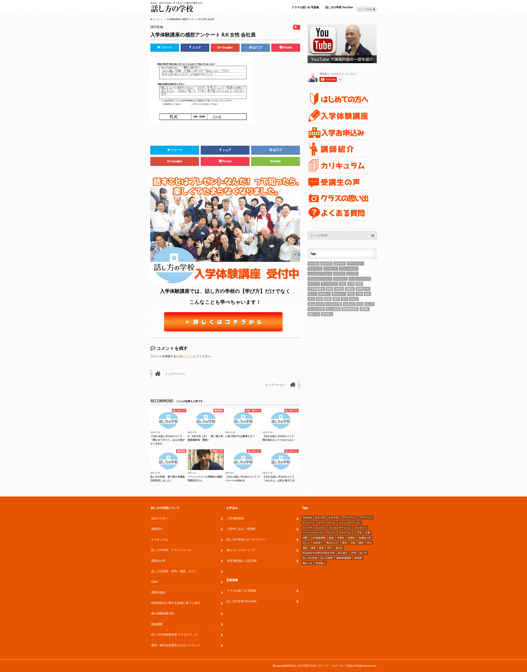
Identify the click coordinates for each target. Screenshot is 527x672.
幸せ (311, 298)
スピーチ (339, 273)
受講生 (349, 288)
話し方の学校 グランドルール (171, 550)
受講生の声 (363, 288)
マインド (314, 283)
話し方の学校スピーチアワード (247, 539)
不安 (342, 283)
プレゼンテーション (320, 278)
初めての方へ (159, 518)
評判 (359, 304)
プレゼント (340, 278)
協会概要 (157, 624)
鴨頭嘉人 (327, 314)
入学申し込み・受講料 (241, 528)
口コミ (312, 293)
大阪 (359, 293)
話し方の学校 (316, 308)
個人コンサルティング (241, 550)
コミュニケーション (320, 273)
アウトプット (355, 263)
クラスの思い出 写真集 (305, 7)
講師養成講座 (350, 308)
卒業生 (339, 288)
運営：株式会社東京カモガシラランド (175, 645)
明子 (344, 298)
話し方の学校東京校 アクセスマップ (174, 634)
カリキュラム (159, 539)
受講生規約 (158, 592)
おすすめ (340, 263)
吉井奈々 (324, 293)
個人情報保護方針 (162, 613)
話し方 (369, 304)
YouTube (313, 263)
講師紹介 (157, 528)
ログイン (188, 356)
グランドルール (348, 268)
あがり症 (326, 263)
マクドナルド (329, 283)
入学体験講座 (316, 288)
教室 (336, 298)
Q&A (154, 581)
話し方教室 (333, 308)
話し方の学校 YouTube (339, 7)
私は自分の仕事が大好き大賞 (325, 304)
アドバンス (315, 268)
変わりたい (339, 293)
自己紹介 (349, 304)
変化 (351, 293)
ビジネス (352, 273)
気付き (354, 298)
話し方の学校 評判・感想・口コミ (174, 571)
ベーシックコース (360, 278)
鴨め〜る (314, 314)
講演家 (364, 308)
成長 (327, 298)
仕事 (351, 283)
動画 (329, 288)
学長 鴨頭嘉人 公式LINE (242, 560)
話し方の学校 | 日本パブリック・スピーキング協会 (323, 665)
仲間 (359, 283)
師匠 (367, 293)
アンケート (330, 268)
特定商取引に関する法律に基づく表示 (175, 603)
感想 (319, 298)
